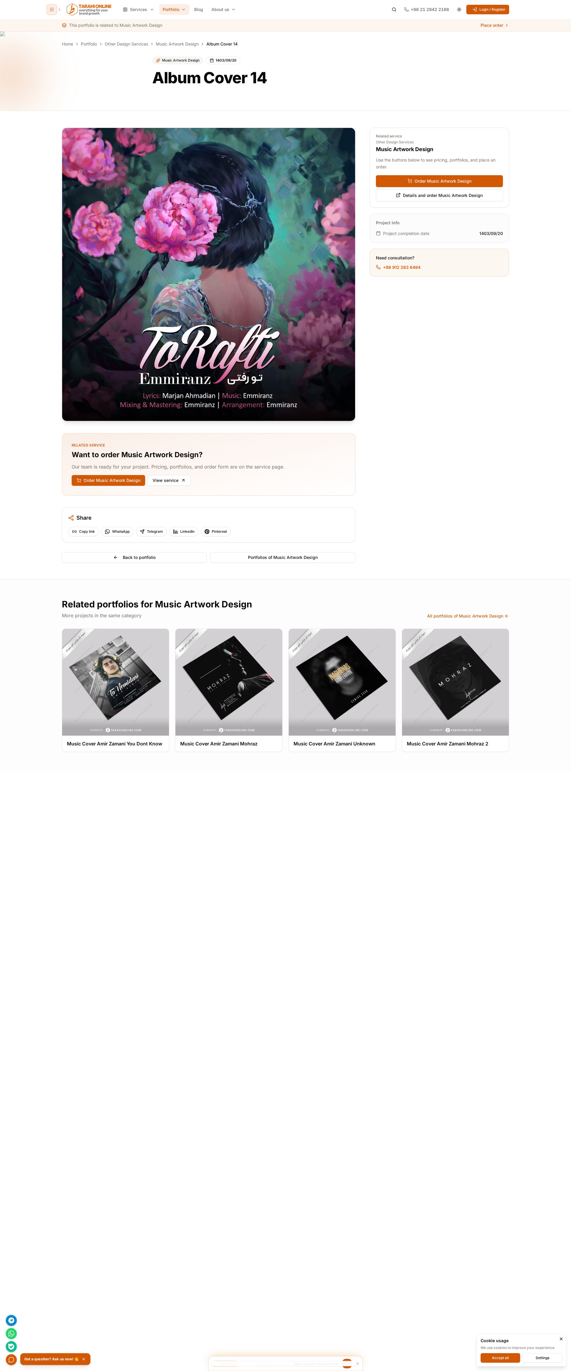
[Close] (561, 1338)
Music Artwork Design (177, 43)
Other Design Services (126, 43)
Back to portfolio (139, 557)
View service (165, 480)
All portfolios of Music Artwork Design (465, 615)
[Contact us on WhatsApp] (11, 1333)
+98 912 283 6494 (402, 267)
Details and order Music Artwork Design (443, 195)
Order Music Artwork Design (112, 480)
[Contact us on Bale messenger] (11, 1346)
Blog (198, 9)
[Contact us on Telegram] (11, 1320)
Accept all (500, 1357)
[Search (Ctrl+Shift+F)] (394, 9)
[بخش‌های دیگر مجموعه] (51, 9)
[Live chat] (11, 1359)
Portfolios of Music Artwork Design (283, 557)
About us (220, 9)
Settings (542, 1357)
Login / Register (492, 9)
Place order (492, 25)
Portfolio (171, 9)
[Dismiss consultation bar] (285, 1363)
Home (67, 43)
